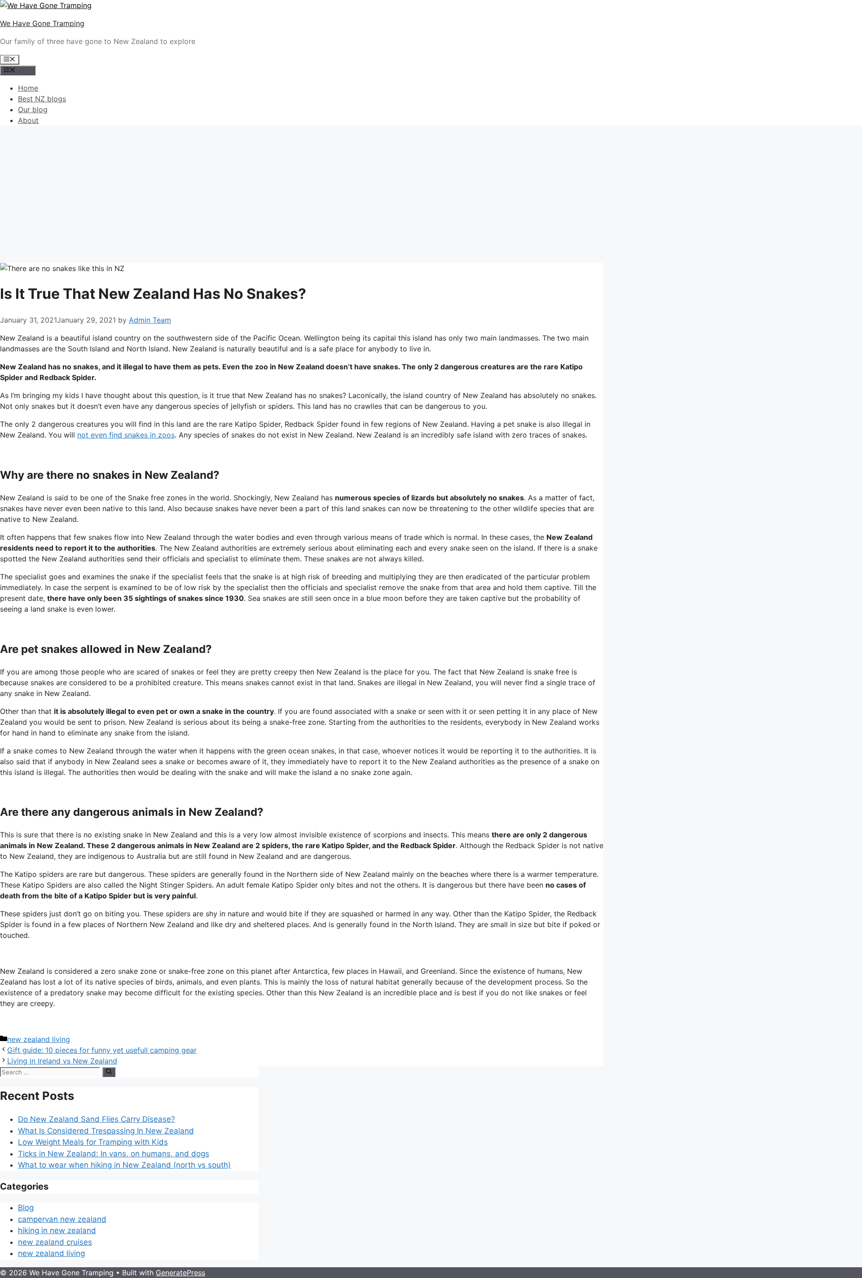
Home (28, 87)
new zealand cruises (55, 1242)
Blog (26, 1207)
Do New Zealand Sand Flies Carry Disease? (96, 1119)
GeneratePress (180, 1272)
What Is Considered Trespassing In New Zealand (106, 1130)
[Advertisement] (431, 195)
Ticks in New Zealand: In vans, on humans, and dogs (113, 1153)
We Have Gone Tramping (42, 23)
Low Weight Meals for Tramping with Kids (93, 1142)
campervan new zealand (62, 1219)
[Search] (108, 1072)
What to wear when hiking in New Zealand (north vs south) (124, 1164)
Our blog (33, 109)
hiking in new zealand (57, 1230)
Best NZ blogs (42, 98)
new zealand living (38, 1039)
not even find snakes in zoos (126, 434)
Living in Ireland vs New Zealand (62, 1060)
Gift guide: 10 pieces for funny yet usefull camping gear (102, 1050)
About (28, 120)
